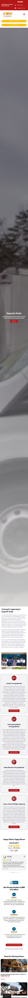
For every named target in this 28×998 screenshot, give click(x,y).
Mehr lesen (3, 979)
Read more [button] (5, 868)
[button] (24, 14)
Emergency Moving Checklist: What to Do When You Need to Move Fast (13, 975)
